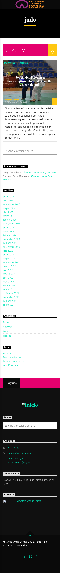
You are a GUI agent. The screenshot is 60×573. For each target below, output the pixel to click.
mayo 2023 (9, 258)
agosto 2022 (9, 266)
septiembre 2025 (11, 204)
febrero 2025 (9, 219)
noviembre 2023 (11, 239)
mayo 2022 (9, 274)
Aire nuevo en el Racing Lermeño (39, 172)
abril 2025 (8, 212)
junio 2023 (8, 254)
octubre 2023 (10, 243)
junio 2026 (8, 196)
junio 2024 (8, 227)
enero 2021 (8, 304)
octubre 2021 (10, 301)
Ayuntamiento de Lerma (29, 501)
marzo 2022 (9, 281)
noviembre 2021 (11, 297)
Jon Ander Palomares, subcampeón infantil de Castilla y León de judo (30, 81)
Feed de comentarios (13, 361)
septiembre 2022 (11, 262)
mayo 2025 (9, 208)
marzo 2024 (9, 231)
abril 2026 (8, 200)
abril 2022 (8, 277)
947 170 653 (13, 447)
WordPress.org (10, 365)
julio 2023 (8, 250)
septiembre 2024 (11, 223)
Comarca (7, 322)
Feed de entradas (12, 357)
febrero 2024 (10, 235)
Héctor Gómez (12, 99)
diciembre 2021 (11, 293)
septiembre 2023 (11, 247)
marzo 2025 (9, 216)
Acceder (7, 353)
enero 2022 (9, 289)
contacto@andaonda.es (19, 453)
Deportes (9, 63)
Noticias (23, 63)
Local (5, 331)
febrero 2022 (10, 285)
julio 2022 (8, 270)
